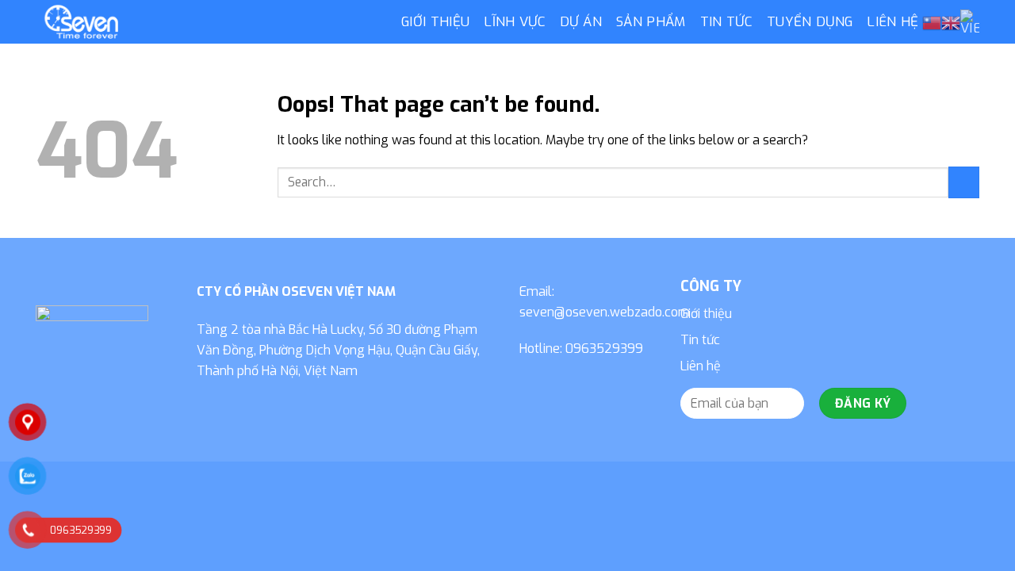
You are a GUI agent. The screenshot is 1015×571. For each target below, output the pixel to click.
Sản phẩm (651, 22)
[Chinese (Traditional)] (931, 23)
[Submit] (963, 182)
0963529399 (604, 348)
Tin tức (726, 22)
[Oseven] (206, 22)
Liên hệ (700, 366)
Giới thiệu (706, 313)
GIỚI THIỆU (435, 22)
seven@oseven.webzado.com (604, 312)
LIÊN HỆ (892, 22)
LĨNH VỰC (515, 22)
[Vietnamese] (969, 22)
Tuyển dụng (809, 22)
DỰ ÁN (581, 22)
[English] (950, 23)
